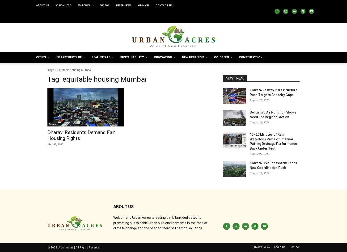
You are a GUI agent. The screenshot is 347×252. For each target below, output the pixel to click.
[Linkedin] (294, 11)
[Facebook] (277, 11)
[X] (303, 11)
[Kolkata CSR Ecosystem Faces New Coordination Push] (234, 169)
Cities (52, 124)
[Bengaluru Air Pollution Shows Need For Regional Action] (234, 118)
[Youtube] (311, 11)
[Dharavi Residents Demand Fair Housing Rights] (85, 107)
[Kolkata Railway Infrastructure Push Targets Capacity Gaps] (234, 96)
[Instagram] (285, 11)
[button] (238, 17)
